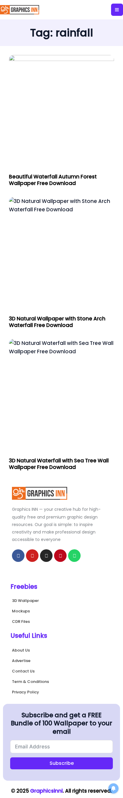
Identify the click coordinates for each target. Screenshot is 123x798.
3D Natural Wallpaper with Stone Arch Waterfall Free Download (57, 322)
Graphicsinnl (46, 790)
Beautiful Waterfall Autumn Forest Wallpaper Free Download (53, 180)
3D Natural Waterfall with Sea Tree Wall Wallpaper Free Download (59, 464)
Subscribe (62, 763)
